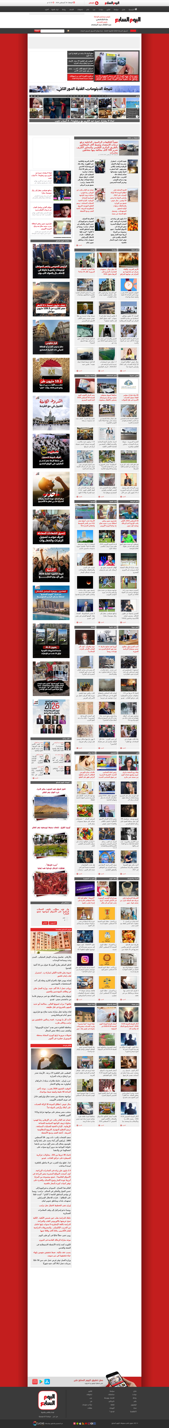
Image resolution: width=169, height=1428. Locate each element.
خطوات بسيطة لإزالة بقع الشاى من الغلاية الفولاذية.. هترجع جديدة (130, 969)
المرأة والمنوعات (132, 878)
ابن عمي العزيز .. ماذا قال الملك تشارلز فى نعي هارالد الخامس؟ (107, 741)
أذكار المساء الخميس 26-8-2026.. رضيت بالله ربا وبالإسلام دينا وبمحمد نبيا (129, 1119)
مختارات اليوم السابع (63, 241)
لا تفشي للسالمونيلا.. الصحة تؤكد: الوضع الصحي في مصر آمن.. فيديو (85, 616)
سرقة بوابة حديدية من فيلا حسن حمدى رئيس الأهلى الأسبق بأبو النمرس (86, 318)
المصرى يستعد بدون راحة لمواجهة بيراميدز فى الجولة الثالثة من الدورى (130, 592)
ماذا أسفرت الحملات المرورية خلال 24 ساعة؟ (86, 270)
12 (71, 96)
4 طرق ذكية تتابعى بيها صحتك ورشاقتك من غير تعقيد (130, 993)
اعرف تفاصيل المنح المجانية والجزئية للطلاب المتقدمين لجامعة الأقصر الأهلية (107, 444)
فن (137, 753)
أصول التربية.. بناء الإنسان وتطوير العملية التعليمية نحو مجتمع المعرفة (37, 760)
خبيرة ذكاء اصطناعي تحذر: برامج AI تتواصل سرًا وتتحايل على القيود (86, 923)
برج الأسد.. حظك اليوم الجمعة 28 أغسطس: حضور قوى (107, 968)
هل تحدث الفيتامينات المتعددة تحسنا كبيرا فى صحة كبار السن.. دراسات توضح (86, 867)
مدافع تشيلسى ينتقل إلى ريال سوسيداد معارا (108, 615)
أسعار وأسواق (111, 1004)
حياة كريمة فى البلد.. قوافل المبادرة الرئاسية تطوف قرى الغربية (85, 1073)
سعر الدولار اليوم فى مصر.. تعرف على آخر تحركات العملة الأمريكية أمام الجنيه (86, 467)
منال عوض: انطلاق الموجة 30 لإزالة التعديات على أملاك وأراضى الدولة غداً (128, 364)
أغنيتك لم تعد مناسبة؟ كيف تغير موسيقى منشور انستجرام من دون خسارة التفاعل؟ (85, 969)
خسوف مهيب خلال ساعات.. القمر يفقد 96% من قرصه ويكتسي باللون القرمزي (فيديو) (85, 592)
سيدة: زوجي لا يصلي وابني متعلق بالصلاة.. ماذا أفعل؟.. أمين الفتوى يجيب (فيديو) (130, 1095)
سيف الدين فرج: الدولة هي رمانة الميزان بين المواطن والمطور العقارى (107, 867)
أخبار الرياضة (134, 501)
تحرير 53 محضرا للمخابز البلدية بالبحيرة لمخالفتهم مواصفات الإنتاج (85, 295)
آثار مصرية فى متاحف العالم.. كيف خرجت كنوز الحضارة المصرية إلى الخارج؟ (86, 672)
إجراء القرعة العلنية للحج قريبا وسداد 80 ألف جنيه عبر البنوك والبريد (129, 341)
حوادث (92, 250)
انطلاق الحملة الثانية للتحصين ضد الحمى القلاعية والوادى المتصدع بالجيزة (129, 421)
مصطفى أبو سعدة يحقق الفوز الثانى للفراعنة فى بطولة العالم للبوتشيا (129, 546)
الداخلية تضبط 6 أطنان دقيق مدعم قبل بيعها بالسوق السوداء (86, 341)
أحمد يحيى (40, 766)
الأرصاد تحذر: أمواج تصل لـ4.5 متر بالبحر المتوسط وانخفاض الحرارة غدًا (86, 523)
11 (74, 96)
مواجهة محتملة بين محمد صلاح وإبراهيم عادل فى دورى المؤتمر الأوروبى (107, 592)
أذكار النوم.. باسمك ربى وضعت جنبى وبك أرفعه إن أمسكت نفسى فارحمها (129, 1073)
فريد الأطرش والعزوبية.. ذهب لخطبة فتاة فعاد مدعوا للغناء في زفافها (129, 844)
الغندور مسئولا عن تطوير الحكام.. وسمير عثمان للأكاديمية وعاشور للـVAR (130, 616)
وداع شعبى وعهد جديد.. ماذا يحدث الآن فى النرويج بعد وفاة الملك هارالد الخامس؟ (107, 718)
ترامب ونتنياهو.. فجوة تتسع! (58, 769)
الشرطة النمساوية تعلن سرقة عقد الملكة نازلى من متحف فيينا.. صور (129, 900)
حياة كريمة (91, 1004)
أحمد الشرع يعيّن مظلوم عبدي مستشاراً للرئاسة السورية (130, 649)
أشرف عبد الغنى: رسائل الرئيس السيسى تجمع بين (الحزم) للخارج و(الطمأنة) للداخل (108, 844)
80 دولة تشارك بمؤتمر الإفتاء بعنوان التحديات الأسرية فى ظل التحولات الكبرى (130, 397)
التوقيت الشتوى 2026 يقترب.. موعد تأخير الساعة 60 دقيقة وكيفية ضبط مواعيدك (129, 295)
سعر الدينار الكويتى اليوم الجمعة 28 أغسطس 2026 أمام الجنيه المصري (86, 397)
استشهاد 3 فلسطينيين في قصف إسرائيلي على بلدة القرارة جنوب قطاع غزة (130, 672)
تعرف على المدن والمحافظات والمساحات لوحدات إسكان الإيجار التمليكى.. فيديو (87, 570)
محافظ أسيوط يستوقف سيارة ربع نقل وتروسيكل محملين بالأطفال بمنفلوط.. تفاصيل (108, 397)
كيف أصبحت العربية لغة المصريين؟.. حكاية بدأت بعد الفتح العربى (86, 718)
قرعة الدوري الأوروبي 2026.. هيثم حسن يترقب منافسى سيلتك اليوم (108, 546)
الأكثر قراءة (67, 1045)
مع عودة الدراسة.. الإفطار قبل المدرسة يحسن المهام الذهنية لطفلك (85, 798)
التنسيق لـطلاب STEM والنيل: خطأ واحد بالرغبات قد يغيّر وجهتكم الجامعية (107, 798)
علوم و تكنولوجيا (89, 878)
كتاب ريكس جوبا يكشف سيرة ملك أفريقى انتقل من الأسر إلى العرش (85, 695)
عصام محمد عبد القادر (59, 755)
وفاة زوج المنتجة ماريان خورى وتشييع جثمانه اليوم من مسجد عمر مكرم (129, 774)
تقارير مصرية (134, 375)
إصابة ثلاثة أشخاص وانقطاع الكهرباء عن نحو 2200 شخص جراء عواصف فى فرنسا (107, 695)
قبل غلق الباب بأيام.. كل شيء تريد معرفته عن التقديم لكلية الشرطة (129, 467)
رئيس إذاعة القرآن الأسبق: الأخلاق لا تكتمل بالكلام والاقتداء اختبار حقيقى (108, 821)
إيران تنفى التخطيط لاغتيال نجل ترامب (55, 1205)
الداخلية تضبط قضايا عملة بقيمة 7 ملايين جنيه (86, 363)
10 (77, 96)
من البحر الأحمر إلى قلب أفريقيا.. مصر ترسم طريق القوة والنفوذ (37, 747)
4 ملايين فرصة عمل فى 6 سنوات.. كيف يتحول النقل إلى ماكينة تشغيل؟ (108, 318)
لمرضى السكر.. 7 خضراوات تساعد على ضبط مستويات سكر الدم (85, 821)
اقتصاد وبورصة (90, 375)
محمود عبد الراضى (59, 742)
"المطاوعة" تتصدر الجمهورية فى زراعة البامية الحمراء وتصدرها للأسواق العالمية (108, 467)
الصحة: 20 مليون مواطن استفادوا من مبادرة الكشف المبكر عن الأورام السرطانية (102, 30)
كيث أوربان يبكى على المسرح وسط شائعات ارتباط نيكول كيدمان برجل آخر (129, 798)
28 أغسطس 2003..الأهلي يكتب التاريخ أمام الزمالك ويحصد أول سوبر (129, 523)
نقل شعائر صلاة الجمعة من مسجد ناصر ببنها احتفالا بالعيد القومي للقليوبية (108, 421)
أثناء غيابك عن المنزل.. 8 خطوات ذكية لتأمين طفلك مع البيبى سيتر (129, 923)
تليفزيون (113, 753)
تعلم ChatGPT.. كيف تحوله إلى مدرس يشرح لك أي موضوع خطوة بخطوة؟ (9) (86, 947)
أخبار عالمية (112, 627)
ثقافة (93, 627)
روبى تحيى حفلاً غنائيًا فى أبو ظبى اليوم (55, 1235)
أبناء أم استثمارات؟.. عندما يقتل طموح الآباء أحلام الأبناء (58, 747)
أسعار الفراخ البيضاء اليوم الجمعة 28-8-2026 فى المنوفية (108, 1026)
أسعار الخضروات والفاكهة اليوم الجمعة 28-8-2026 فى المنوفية (107, 1048)
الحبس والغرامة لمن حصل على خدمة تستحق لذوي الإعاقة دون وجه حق (107, 341)
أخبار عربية (135, 627)
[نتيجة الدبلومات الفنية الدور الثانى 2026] (84, 89)
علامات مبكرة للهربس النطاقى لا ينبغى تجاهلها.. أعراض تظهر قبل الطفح (86, 774)
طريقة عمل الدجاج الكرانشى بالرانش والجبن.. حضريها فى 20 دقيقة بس (129, 947)
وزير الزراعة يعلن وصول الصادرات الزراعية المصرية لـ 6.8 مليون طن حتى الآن (129, 490)
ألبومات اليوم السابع (63, 782)
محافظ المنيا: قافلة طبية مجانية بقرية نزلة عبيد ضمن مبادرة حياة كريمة (85, 1119)
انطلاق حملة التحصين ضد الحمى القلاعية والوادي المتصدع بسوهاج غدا (108, 490)
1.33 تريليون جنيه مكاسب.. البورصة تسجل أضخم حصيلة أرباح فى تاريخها (85, 444)
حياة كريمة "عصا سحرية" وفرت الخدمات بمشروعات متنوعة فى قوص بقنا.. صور (86, 1026)
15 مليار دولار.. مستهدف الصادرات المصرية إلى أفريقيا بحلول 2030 (108, 271)
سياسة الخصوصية (45, 1416)
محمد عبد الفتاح (39, 742)
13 (68, 96)
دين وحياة (135, 1004)
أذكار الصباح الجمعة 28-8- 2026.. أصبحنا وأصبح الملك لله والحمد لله (129, 1026)
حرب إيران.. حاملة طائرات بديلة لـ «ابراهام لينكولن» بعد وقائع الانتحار (108, 672)
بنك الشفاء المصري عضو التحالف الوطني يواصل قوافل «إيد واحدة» (85, 1049)
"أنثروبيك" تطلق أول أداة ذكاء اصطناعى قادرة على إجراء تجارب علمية (86, 900)
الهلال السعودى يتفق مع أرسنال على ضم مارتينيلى (108, 569)
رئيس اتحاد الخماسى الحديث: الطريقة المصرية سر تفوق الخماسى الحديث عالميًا (108, 775)
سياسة (114, 250)
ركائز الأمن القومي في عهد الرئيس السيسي (58, 760)
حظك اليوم (112, 878)
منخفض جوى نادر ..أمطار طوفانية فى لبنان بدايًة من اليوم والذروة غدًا (130, 718)
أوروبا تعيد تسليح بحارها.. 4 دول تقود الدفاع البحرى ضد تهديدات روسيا (108, 649)
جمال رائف (61, 766)
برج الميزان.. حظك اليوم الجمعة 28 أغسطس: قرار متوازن (108, 993)
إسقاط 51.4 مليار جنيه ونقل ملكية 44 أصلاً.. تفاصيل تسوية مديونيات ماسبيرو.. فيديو (86, 546)
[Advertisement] (84, 1356)
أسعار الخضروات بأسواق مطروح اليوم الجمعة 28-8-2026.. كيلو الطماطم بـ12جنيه (108, 1073)
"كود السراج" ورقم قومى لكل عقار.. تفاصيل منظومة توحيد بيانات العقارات (107, 295)
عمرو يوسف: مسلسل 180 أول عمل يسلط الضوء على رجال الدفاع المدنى (129, 821)
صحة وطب (91, 753)
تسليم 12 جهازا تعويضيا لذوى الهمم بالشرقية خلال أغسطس (85, 1094)
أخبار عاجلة (134, 250)
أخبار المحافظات (111, 375)
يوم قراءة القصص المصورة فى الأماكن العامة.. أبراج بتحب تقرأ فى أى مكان (107, 900)
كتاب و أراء (66, 738)
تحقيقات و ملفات (133, 138)
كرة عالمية (112, 501)
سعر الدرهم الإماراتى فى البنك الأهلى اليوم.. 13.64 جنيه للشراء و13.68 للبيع (86, 490)
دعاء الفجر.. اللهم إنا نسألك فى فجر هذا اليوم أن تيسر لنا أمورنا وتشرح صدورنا (128, 1049)
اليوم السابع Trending (63, 929)
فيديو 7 (92, 501)
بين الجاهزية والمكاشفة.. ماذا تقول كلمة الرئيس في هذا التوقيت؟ (37, 773)
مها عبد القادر (39, 754)
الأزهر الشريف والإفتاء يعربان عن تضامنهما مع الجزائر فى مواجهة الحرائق (129, 271)
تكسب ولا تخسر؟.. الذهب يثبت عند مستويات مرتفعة (85, 419)
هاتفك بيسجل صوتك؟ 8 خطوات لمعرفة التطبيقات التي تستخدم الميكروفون (86, 993)
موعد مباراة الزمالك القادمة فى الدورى (55, 1240)
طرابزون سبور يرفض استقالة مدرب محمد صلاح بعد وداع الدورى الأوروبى (108, 523)
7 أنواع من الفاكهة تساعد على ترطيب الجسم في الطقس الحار (85, 844)
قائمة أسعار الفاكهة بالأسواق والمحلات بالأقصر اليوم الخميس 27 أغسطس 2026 (107, 1119)
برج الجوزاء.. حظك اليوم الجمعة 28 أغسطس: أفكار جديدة (108, 947)
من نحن (55, 1416)
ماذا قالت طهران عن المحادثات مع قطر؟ (131, 740)
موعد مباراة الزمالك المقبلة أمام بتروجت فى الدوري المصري (129, 570)
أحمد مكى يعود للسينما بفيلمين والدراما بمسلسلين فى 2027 (129, 867)
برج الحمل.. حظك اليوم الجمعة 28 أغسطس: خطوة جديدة (107, 922)
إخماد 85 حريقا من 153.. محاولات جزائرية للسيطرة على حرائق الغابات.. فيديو (129, 695)
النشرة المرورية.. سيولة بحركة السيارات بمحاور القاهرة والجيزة (130, 444)
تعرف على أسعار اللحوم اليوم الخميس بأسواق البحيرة (107, 1094)
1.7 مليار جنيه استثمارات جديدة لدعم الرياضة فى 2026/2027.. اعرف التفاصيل (107, 364)
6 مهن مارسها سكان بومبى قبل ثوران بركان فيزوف (86, 740)
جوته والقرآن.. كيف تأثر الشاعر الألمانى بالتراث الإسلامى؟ (87, 649)
